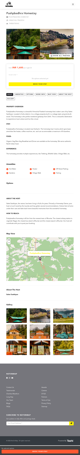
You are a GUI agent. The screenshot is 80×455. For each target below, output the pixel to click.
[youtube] (12, 378)
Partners (44, 397)
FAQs (8, 406)
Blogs (8, 403)
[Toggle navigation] (73, 4)
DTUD (43, 394)
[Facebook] (7, 378)
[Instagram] (9, 378)
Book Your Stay (40, 84)
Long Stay (9, 397)
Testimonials (10, 390)
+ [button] (9, 240)
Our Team (9, 400)
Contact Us (10, 387)
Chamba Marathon (12, 394)
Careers (44, 390)
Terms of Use (45, 400)
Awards (44, 387)
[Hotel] (40, 259)
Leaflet (71, 280)
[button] (8, 44)
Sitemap (44, 406)
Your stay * (13, 75)
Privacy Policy (46, 403)
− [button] (9, 243)
